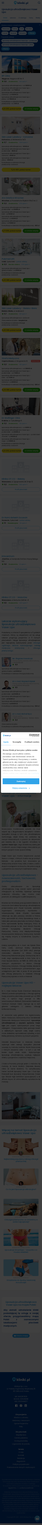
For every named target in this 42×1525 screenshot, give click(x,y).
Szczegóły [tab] (17, 742)
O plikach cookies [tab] (32, 742)
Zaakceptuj (21, 781)
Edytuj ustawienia (19, 788)
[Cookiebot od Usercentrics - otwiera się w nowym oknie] (29, 735)
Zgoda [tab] (6, 742)
